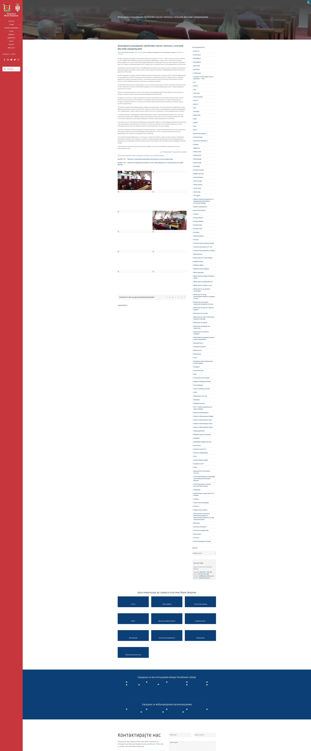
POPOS (195, 86)
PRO (194, 89)
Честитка (196, 537)
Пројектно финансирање (200, 412)
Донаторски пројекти (200, 133)
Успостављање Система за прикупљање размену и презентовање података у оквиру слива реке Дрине (203, 516)
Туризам (196, 499)
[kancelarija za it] (187, 682)
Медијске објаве (198, 265)
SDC (194, 108)
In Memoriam (197, 73)
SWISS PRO (196, 115)
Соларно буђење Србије (200, 460)
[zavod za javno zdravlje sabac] (207, 685)
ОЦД (194, 374)
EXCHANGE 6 (197, 62)
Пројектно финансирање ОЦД (202, 420)
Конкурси (196, 232)
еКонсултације (197, 137)
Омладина (196, 367)
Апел (194, 126)
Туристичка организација (201, 502)
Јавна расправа (198, 177)
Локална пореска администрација (203, 243)
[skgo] (166, 682)
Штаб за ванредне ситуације (168, 52)
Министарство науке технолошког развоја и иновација (204, 318)
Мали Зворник (197, 254)
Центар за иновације (199, 527)
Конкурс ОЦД (197, 225)
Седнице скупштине (199, 449)
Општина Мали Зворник (128, 52)
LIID (194, 82)
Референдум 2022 (199, 431)
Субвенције (196, 490)
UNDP (195, 119)
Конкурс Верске (198, 217)
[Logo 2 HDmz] (167, 684)
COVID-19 (196, 51)
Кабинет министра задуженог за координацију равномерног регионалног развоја (203, 201)
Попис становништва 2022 (201, 389)
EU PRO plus (197, 55)
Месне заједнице (198, 272)
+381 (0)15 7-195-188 (205, 572)
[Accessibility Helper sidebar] (309, 2)
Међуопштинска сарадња (201, 269)
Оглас (195, 357)
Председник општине (200, 396)
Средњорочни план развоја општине (201, 472)
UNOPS (195, 122)
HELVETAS (196, 69)
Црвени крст (197, 534)
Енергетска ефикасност (200, 141)
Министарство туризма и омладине (201, 333)
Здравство (196, 148)
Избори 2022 (197, 152)
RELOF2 (195, 104)
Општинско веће (198, 370)
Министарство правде (200, 322)
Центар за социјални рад (200, 530)
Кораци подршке (198, 236)
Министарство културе (200, 313)
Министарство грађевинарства (203, 281)
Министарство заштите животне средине (203, 308)
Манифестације (198, 261)
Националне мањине (199, 346)
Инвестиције (197, 162)
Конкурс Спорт (197, 228)
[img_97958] (207, 682)
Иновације (196, 166)
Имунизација (197, 159)
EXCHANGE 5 (197, 58)
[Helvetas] (146, 709)
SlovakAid (196, 111)
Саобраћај (196, 438)
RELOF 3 (195, 100)
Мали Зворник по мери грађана (202, 258)
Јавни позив (197, 188)
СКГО (195, 456)
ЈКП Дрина (149, 52)
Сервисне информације (200, 453)
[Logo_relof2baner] (147, 712)
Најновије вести (157, 52)
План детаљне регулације (201, 378)
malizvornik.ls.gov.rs (204, 578)
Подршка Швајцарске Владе (202, 381)
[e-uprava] (146, 682)
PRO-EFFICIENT (198, 97)
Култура (195, 239)
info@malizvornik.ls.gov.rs (206, 576)
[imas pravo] (146, 685)
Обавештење (197, 350)
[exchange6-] (187, 712)
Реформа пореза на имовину (202, 434)
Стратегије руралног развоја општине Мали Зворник (202, 485)
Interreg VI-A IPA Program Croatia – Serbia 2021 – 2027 (203, 77)
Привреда (196, 399)
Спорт (195, 467)
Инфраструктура (198, 173)
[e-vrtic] (126, 685)
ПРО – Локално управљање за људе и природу (202, 408)
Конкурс (196, 214)
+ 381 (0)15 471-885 (203, 574)
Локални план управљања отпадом (204, 250)
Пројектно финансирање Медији (203, 416)
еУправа (195, 144)
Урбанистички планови (200, 510)
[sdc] (187, 709)
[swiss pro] (207, 709)
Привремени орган (199, 403)
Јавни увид (196, 192)
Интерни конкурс (198, 170)
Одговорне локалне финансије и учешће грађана (203, 362)
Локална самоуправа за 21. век (202, 247)
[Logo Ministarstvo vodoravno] (126, 682)
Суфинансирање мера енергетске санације (203, 494)
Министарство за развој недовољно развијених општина (203, 303)
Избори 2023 (197, 155)
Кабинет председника (200, 207)
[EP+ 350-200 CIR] (166, 712)
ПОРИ (195, 392)
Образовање (197, 354)
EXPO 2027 (196, 66)
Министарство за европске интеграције (201, 290)
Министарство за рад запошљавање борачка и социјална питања (204, 296)
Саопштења (197, 445)
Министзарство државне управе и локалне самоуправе (204, 338)
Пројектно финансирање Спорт (202, 423)
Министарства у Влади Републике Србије (203, 277)
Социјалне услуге (198, 463)
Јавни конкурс (197, 181)
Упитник (196, 506)
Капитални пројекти (199, 210)
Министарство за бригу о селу (202, 285)
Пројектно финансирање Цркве (203, 427)
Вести (144, 52)
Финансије (196, 523)
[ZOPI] (187, 685)
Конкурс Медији (198, 221)
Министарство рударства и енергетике (201, 327)
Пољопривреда (198, 385)
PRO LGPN (196, 93)
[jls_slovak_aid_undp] (166, 709)
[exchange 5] (126, 709)
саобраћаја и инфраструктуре (202, 442)
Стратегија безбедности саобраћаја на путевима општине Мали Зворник (204, 478)
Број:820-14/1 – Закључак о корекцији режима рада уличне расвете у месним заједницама (145, 159)
